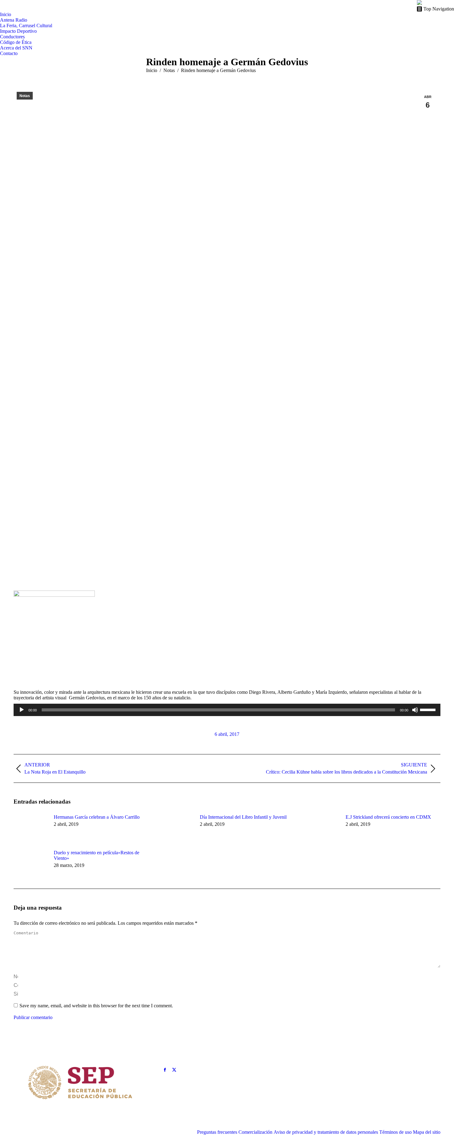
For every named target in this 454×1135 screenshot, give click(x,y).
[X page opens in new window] (174, 1070)
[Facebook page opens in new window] (165, 1070)
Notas (24, 96)
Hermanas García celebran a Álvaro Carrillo (97, 817)
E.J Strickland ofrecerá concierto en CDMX (388, 817)
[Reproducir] (22, 710)
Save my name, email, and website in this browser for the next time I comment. (96, 1005)
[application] (227, 710)
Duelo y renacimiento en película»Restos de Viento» (96, 855)
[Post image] (31, 828)
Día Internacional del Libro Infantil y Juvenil (243, 817)
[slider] (428, 709)
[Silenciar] (415, 710)
